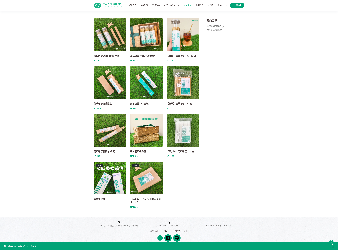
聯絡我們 (199, 5)
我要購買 (187, 5)
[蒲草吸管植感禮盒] (110, 82)
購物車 (239, 5)
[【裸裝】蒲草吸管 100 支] (183, 82)
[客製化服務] (110, 178)
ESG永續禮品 (213, 30)
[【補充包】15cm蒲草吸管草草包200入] (146, 178)
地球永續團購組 (214, 26)
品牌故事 (156, 5)
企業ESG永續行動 (172, 5)
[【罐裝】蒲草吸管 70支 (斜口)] (183, 34)
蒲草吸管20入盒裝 (139, 103)
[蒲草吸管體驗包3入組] (110, 130)
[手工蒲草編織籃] (146, 130)
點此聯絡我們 (32, 246)
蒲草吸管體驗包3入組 (104, 151)
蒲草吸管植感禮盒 (103, 103)
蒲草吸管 (144, 5)
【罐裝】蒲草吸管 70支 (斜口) (182, 55)
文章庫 (210, 5)
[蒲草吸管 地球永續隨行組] (110, 34)
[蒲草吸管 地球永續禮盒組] (146, 34)
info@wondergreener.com (219, 225)
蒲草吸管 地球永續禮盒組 (142, 55)
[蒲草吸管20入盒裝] (146, 82)
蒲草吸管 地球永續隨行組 (106, 55)
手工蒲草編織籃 (138, 151)
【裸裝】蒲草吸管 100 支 (179, 103)
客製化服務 (99, 199)
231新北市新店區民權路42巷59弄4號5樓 (119, 225)
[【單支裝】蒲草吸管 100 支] (183, 130)
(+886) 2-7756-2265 (169, 225)
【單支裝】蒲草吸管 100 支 (180, 151)
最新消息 (132, 5)
